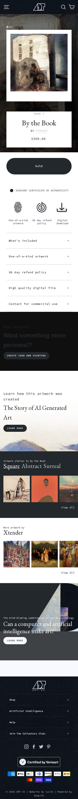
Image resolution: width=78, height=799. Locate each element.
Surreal (52, 466)
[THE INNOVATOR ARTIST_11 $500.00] (16, 489)
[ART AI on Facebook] (34, 746)
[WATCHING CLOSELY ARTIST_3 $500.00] (44, 489)
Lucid (49, 791)
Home (37, 113)
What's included (39, 240)
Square (11, 466)
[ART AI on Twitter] (41, 746)
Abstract (31, 466)
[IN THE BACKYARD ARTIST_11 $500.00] (44, 554)
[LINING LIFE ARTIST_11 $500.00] (16, 554)
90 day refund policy (39, 272)
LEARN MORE (15, 640)
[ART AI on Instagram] (26, 746)
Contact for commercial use (39, 304)
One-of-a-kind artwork (39, 256)
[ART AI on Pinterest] (48, 746)
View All (68, 507)
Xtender (41, 131)
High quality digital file (39, 288)
